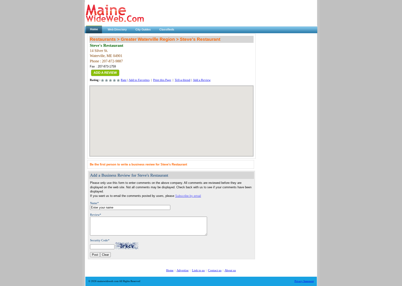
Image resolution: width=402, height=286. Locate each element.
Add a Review (202, 80)
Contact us (214, 270)
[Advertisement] (286, 63)
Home (170, 270)
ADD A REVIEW (105, 72)
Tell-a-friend (182, 80)
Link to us (198, 270)
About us (230, 270)
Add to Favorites (139, 80)
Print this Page (162, 80)
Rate (124, 80)
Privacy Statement (304, 281)
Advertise (183, 270)
